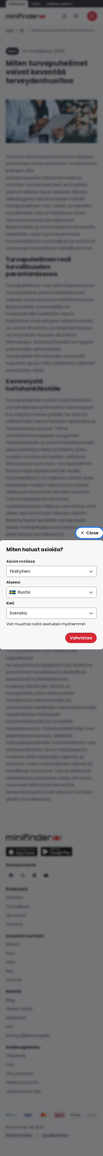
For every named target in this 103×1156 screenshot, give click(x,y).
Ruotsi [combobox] (24, 592)
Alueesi (13, 582)
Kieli (10, 603)
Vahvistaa (81, 638)
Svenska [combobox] (18, 613)
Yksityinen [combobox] (20, 571)
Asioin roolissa (20, 561)
